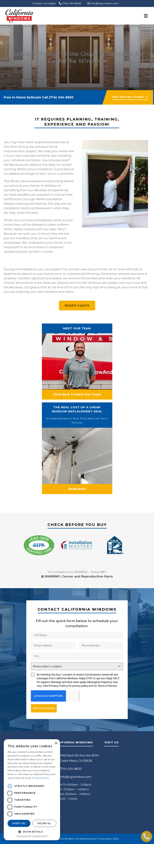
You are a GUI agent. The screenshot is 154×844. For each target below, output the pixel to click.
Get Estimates (44, 708)
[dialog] (32, 789)
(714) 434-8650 (71, 3)
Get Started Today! (128, 96)
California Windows (64, 838)
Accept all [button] (19, 823)
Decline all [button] (44, 823)
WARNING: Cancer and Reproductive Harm (79, 576)
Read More (77, 489)
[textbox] (73, 666)
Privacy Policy (58, 685)
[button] (32, 831)
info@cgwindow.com (104, 3)
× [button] (55, 743)
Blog (116, 838)
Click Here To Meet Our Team (77, 394)
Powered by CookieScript (32, 836)
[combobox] (77, 666)
